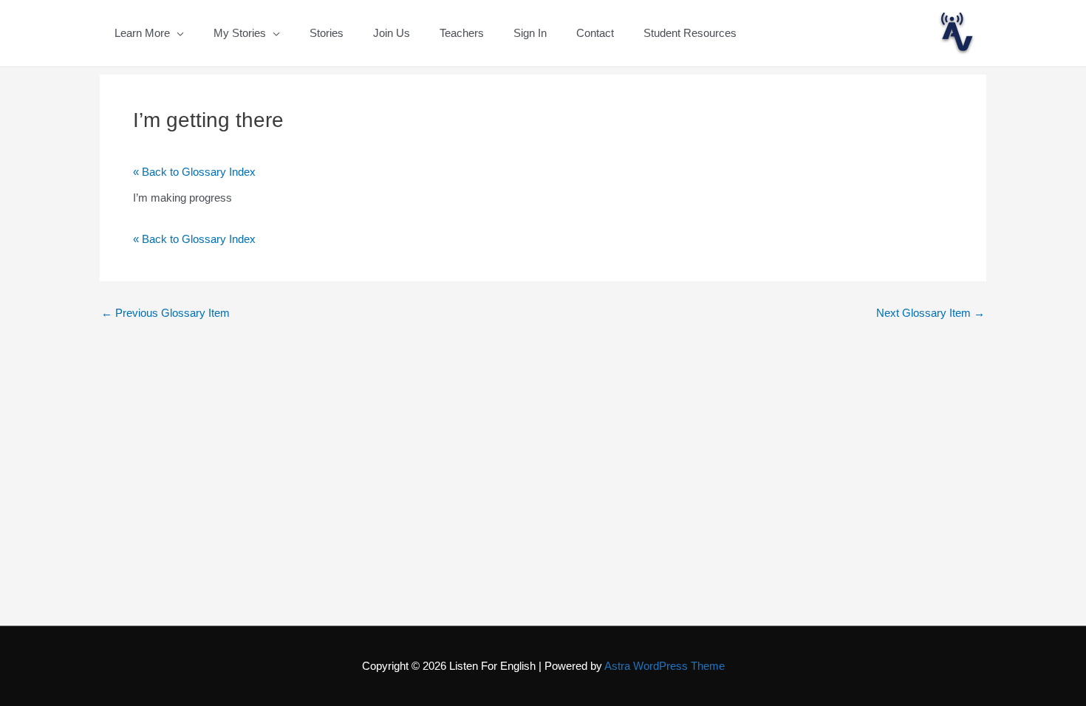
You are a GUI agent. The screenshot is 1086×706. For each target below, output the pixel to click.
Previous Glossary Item (165, 312)
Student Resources (690, 33)
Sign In (530, 33)
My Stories (240, 33)
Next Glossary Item (930, 312)
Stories (327, 33)
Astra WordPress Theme (664, 665)
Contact (595, 33)
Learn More (142, 33)
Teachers (462, 33)
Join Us (391, 33)
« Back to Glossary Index (194, 171)
